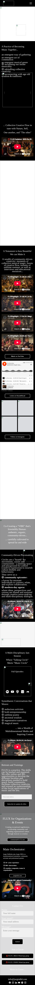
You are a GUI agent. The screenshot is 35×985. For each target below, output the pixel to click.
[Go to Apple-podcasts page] (18, 691)
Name (4, 910)
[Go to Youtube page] (13, 691)
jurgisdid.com (17, 875)
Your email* (7, 918)
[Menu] (31, 3)
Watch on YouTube (17, 356)
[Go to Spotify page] (8, 691)
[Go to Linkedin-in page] (16, 983)
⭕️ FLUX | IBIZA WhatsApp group (17, 956)
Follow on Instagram (17, 437)
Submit (17, 941)
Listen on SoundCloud (17, 396)
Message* (6, 926)
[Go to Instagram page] (13, 983)
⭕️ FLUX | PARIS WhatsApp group (17, 962)
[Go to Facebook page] (10, 983)
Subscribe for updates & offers (16, 804)
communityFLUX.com (17, 839)
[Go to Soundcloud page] (27, 691)
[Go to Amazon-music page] (23, 691)
